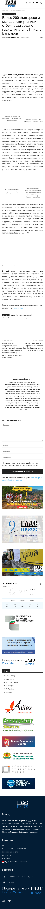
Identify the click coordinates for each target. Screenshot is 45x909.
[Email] (24, 42)
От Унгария (7, 692)
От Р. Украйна (8, 689)
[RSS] (30, 3)
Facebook (11, 877)
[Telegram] (34, 42)
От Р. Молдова (8, 686)
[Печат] (29, 42)
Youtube (11, 882)
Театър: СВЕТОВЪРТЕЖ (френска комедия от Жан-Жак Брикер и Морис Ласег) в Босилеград (33, 347)
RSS (23, 877)
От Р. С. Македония (10, 682)
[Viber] (39, 42)
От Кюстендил (8, 679)
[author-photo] (22, 376)
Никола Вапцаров (8, 318)
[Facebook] (26, 3)
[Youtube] (36, 3)
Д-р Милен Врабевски (24, 315)
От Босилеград (9, 676)
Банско (13, 315)
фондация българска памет (24, 318)
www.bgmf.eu (17, 308)
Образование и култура (17, 10)
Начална (5, 10)
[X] (33, 3)
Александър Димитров (11, 37)
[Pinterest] (14, 42)
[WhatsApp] (19, 42)
